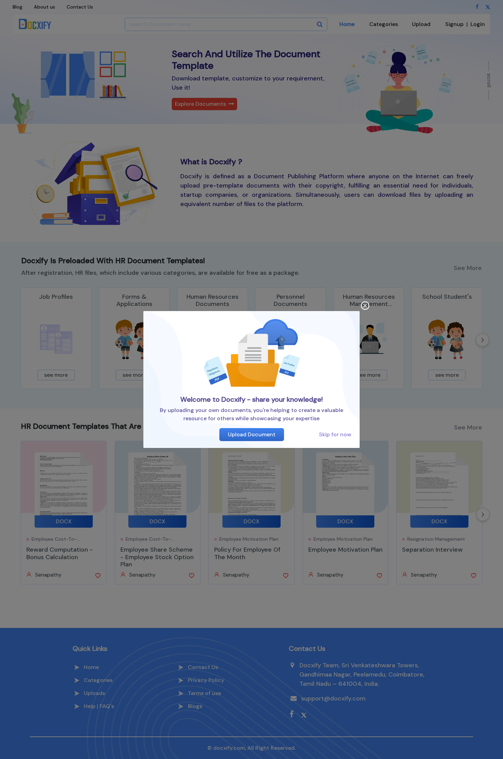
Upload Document (251, 434)
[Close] (365, 306)
